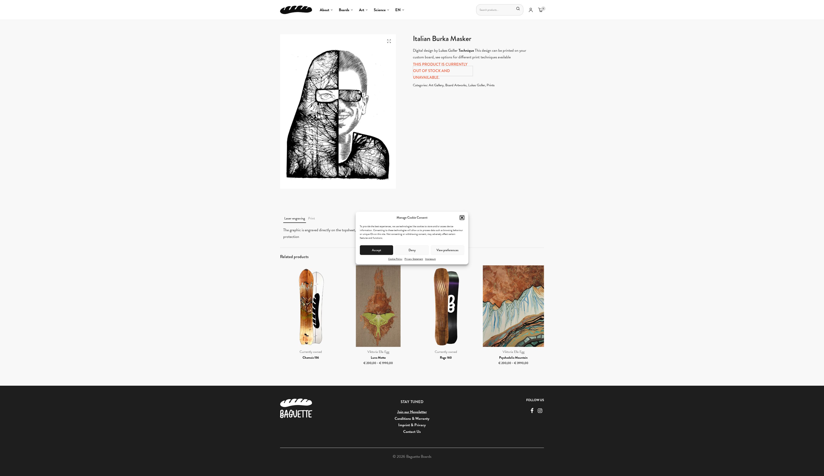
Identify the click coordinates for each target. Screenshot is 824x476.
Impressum (430, 259)
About (324, 10)
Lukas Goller (448, 50)
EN (398, 10)
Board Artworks (456, 85)
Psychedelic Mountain (513, 357)
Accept (376, 250)
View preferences (447, 250)
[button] (462, 217)
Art (361, 10)
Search (518, 8)
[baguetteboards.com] (296, 10)
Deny (412, 250)
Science (380, 10)
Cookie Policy (395, 259)
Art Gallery (436, 85)
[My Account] (531, 10)
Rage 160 (446, 357)
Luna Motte (378, 357)
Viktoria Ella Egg (378, 351)
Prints (491, 85)
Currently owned (311, 351)
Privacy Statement (413, 259)
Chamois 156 (311, 357)
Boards (344, 10)
